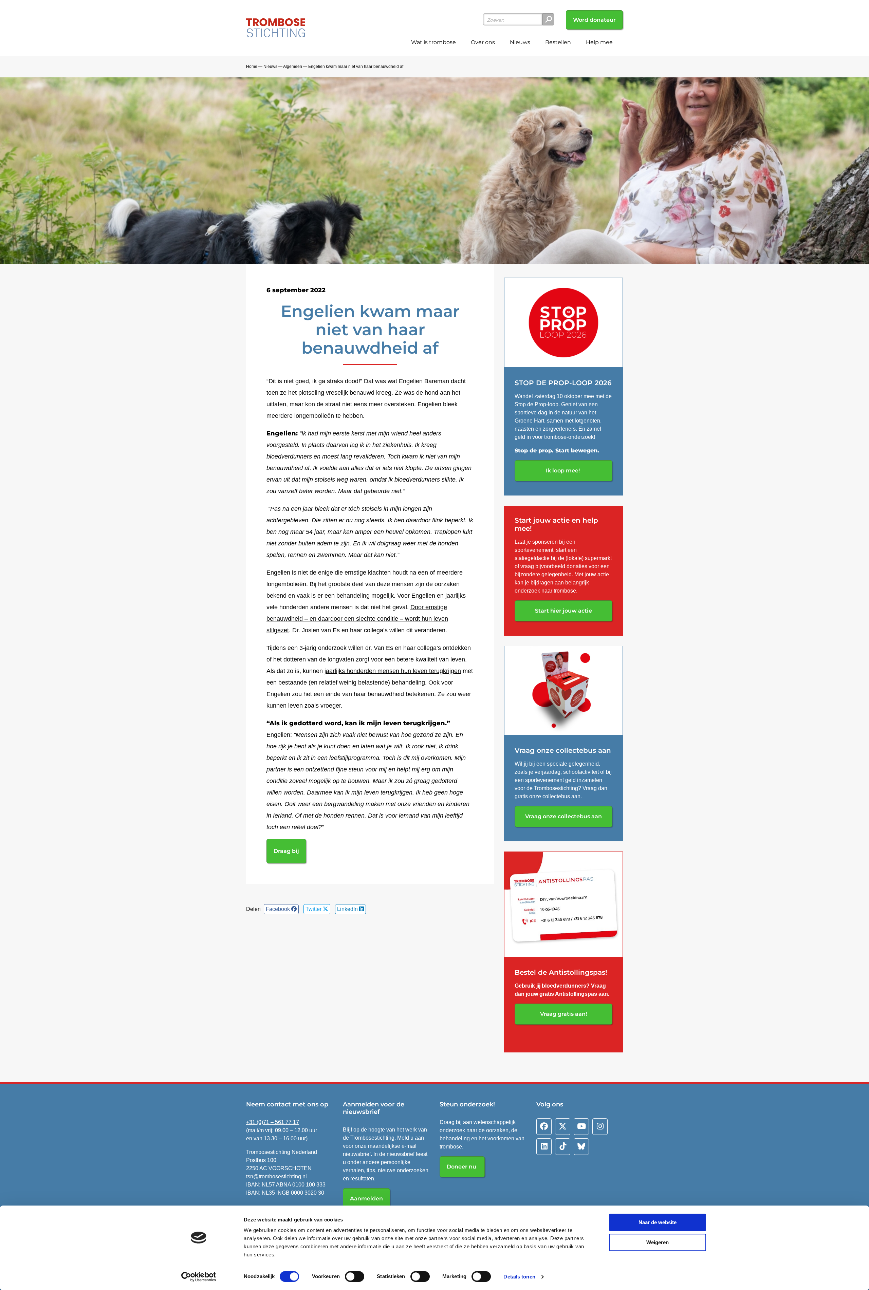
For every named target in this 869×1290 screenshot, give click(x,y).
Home (251, 66)
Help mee (599, 42)
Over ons (483, 42)
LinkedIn (348, 909)
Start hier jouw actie (563, 610)
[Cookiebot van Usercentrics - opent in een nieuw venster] (198, 1277)
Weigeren (657, 1242)
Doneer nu (462, 1166)
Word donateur (594, 20)
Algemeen (292, 66)
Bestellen (558, 42)
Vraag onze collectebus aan (563, 816)
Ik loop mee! (563, 470)
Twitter (314, 909)
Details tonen (519, 1276)
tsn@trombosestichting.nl (276, 1176)
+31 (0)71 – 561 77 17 (272, 1122)
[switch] (354, 1276)
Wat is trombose (433, 42)
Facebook (278, 909)
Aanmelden (366, 1198)
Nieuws (520, 42)
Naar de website (658, 1222)
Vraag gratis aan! (563, 1014)
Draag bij (286, 851)
